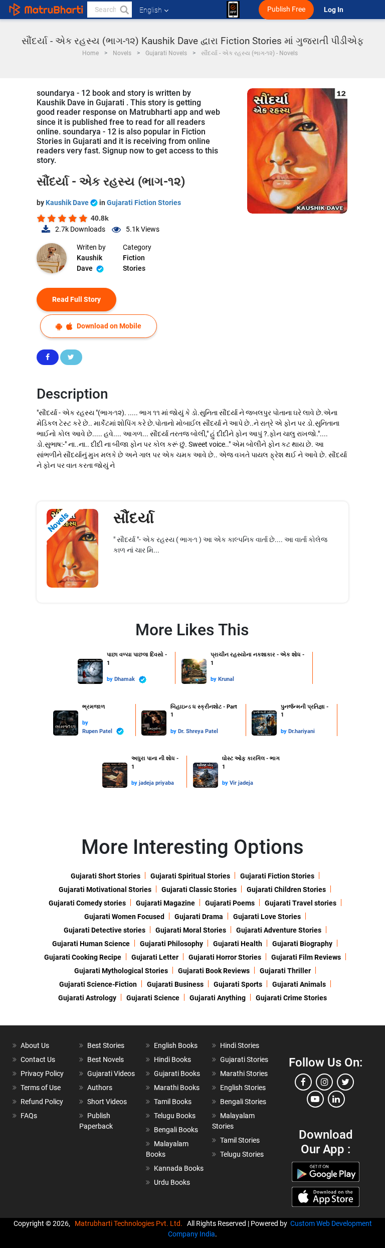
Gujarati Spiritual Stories (190, 876)
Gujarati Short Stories (105, 876)
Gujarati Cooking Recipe (82, 957)
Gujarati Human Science (91, 944)
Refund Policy (42, 1102)
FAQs (29, 1116)
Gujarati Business (175, 984)
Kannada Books (179, 1168)
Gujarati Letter (154, 957)
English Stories (243, 1088)
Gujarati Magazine (165, 903)
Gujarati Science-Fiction (98, 984)
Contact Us (38, 1059)
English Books (176, 1045)
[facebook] (303, 1082)
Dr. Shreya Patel (198, 731)
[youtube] (315, 1099)
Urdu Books (172, 1182)
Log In (334, 10)
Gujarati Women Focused (124, 917)
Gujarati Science (152, 998)
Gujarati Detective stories (104, 930)
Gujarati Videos (111, 1073)
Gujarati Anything (217, 998)
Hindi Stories (239, 1045)
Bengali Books (176, 1130)
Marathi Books (177, 1088)
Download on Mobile (108, 326)
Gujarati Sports (238, 984)
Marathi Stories (244, 1073)
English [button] (150, 10)
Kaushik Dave (68, 203)
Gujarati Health (237, 944)
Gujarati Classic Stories (199, 889)
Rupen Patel (98, 731)
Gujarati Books (177, 1073)
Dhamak (125, 679)
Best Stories (105, 1045)
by (110, 679)
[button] (124, 10)
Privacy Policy (42, 1073)
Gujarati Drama (198, 917)
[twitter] (345, 1082)
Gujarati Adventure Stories (278, 930)
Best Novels (105, 1059)
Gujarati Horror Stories (224, 957)
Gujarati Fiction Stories (144, 203)
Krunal (226, 679)
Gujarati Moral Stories (190, 930)
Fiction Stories (134, 263)
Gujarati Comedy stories (87, 903)
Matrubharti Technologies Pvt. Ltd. (130, 1223)
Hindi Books (172, 1059)
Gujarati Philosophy (171, 944)
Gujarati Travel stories (300, 903)
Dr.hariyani (301, 731)
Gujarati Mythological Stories (121, 971)
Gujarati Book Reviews (214, 971)
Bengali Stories (243, 1102)
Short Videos (107, 1102)
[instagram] (324, 1082)
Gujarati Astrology (87, 998)
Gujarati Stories (244, 1059)
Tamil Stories (240, 1140)
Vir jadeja (241, 783)
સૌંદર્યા (133, 517)
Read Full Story (76, 299)
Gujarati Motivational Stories (105, 889)
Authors (99, 1088)
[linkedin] (336, 1099)
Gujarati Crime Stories (291, 998)
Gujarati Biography (302, 944)
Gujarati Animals (299, 984)
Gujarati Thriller (285, 971)
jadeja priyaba (156, 783)
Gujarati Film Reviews (306, 957)
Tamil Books (172, 1102)
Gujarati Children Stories (286, 889)
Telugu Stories (242, 1154)
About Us (35, 1045)
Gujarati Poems (230, 903)
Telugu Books (175, 1116)
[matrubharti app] (233, 9)
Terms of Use (41, 1088)
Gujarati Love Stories (267, 917)
